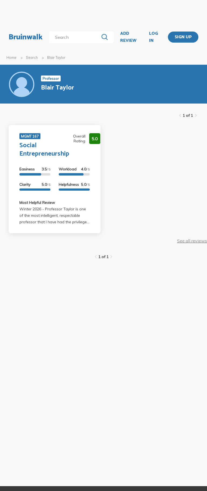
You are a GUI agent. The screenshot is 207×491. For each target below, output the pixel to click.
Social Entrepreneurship (44, 149)
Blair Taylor (56, 57)
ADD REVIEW (128, 37)
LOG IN (153, 37)
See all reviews (192, 240)
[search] (75, 37)
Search (32, 57)
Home (11, 57)
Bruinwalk (26, 37)
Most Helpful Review (37, 202)
